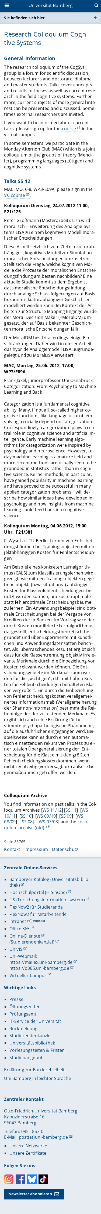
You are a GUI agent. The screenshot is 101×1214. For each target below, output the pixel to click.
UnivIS (15, 949)
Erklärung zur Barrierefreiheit (34, 1070)
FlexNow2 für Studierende (36, 907)
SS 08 (27, 822)
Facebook (20, 1179)
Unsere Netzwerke (28, 1146)
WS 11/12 (52, 810)
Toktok (43, 1179)
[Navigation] (7, 6)
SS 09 (66, 816)
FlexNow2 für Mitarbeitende (38, 914)
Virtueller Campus (28, 975)
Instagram (8, 1179)
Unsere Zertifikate (28, 1153)
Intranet (17, 921)
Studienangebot (26, 1057)
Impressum (36, 849)
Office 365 (19, 929)
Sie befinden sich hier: (25, 17)
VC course (14, 195)
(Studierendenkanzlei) (31, 942)
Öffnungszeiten (25, 1007)
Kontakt (12, 849)
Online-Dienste (24, 936)
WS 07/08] (49, 822)
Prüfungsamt (23, 1014)
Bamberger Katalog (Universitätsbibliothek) (49, 882)
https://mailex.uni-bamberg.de (40, 962)
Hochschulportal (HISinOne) (38, 892)
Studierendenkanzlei (30, 1036)
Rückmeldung (23, 1029)
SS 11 (70, 810)
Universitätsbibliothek (32, 1043)
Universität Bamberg (51, 5)
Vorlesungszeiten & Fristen (37, 1050)
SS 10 (26, 816)
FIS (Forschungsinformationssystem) (47, 900)
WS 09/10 (46, 816)
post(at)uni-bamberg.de (43, 1137)
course (69, 129)
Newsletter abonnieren (30, 1193)
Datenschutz (65, 849)
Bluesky (32, 1179)
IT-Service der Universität (35, 1021)
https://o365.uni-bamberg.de (39, 968)
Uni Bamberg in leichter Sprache (37, 1078)
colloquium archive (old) (46, 825)
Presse (16, 999)
